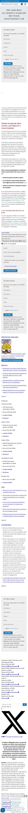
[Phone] (22, 4)
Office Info (4, 666)
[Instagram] (5, 736)
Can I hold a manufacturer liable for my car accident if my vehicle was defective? (14, 504)
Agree (11, 59)
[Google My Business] (13, 736)
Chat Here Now (16, 217)
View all (3, 396)
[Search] (25, 704)
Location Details (7, 415)
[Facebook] (1, 709)
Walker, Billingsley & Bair (16, 223)
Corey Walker (5, 232)
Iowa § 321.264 (17, 135)
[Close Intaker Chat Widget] (27, 796)
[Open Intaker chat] (13, 812)
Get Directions (13, 666)
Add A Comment (10, 271)
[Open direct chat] (25, 796)
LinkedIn (16, 241)
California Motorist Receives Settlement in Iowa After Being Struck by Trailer (15, 375)
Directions (6, 418)
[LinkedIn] (2, 736)
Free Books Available (9, 337)
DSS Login (9, 810)
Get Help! (8, 63)
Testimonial (6, 525)
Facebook (6, 241)
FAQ (2, 487)
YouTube (22, 241)
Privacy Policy (13, 59)
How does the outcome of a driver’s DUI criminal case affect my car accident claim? (15, 497)
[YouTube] (3, 736)
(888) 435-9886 (16, 225)
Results (4, 365)
